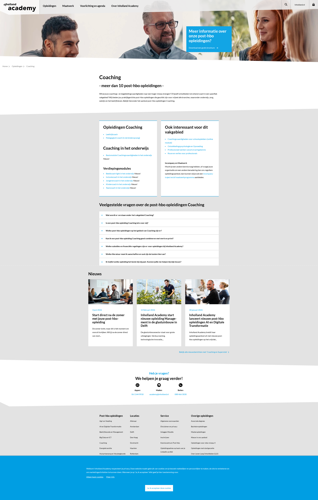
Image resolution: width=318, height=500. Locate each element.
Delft (132, 432)
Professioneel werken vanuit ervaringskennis (187, 150)
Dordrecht (134, 443)
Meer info (110, 477)
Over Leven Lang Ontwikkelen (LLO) (204, 454)
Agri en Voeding (105, 421)
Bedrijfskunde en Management (111, 432)
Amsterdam (134, 426)
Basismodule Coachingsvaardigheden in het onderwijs (129, 155)
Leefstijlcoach (112, 134)
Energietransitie (105, 448)
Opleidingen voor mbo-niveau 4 (203, 443)
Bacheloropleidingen (199, 426)
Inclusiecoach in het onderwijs (119, 177)
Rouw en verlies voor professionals (182, 153)
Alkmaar (133, 421)
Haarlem (133, 448)
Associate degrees (198, 421)
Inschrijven (164, 437)
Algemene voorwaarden (169, 421)
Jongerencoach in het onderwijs (119, 180)
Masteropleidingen (198, 432)
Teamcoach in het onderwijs (117, 188)
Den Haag (134, 437)
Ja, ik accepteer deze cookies (159, 488)
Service (164, 415)
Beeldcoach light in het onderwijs (120, 173)
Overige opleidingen (202, 415)
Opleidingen (49, 5)
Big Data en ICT (105, 437)
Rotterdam (134, 454)
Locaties (134, 415)
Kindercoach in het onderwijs (118, 184)
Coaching (103, 443)
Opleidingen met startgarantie (202, 448)
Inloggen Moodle (166, 432)
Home (5, 66)
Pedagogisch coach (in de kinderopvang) (123, 138)
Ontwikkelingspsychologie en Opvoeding (185, 146)
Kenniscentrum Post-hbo (170, 443)
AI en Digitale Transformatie (110, 426)
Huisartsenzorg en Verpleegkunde (112, 454)
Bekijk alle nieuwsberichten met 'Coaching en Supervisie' (203, 352)
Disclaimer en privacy (168, 426)
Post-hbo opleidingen (111, 415)
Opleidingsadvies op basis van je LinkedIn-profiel (172, 450)
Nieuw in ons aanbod (199, 437)
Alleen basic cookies (94, 477)
